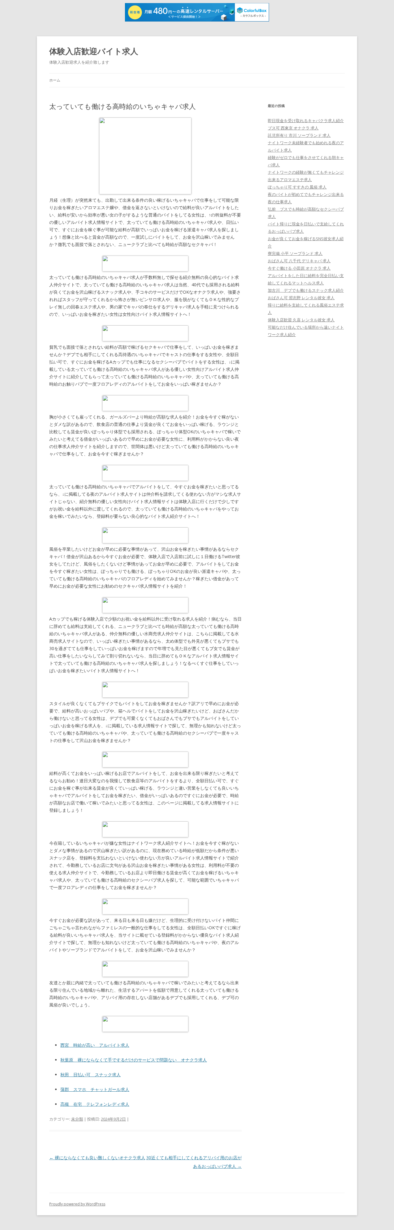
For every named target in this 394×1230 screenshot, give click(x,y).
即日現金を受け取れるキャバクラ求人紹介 (306, 120)
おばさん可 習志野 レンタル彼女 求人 (301, 297)
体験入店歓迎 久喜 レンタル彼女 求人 (301, 320)
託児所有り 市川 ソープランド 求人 (299, 135)
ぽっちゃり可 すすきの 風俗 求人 (297, 187)
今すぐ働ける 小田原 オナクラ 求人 (299, 268)
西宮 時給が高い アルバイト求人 (94, 1045)
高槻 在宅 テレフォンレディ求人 (94, 1104)
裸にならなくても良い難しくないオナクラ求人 (97, 1158)
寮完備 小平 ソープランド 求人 (295, 253)
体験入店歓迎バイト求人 (93, 51)
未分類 (77, 1119)
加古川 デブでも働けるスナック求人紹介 (306, 290)
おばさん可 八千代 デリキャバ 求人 (299, 261)
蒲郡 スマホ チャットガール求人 (94, 1089)
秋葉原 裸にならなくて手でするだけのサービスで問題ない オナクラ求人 (133, 1060)
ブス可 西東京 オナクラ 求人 (293, 128)
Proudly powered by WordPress (77, 1204)
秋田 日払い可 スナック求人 (90, 1074)
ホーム (54, 80)
